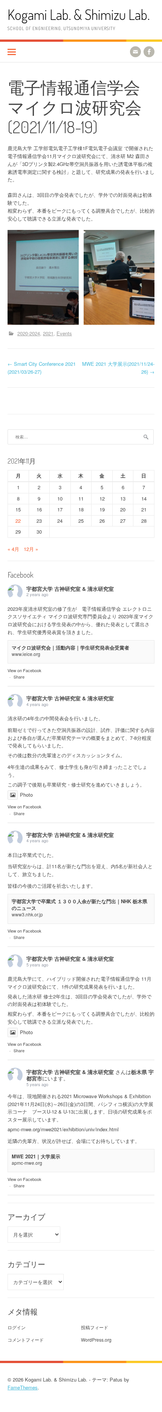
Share (19, 677)
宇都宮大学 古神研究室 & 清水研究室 (70, 588)
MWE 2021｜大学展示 (36, 1156)
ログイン (17, 1327)
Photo (26, 794)
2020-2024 (28, 333)
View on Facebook (24, 670)
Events (64, 333)
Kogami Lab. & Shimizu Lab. (79, 14)
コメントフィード (26, 1339)
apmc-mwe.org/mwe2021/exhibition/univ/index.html (63, 1129)
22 (18, 520)
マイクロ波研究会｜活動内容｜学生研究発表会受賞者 (70, 647)
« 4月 (13, 548)
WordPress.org (96, 1339)
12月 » (31, 548)
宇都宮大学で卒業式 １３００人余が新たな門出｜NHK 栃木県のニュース (79, 904)
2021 (48, 333)
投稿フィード (94, 1327)
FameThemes (23, 1387)
